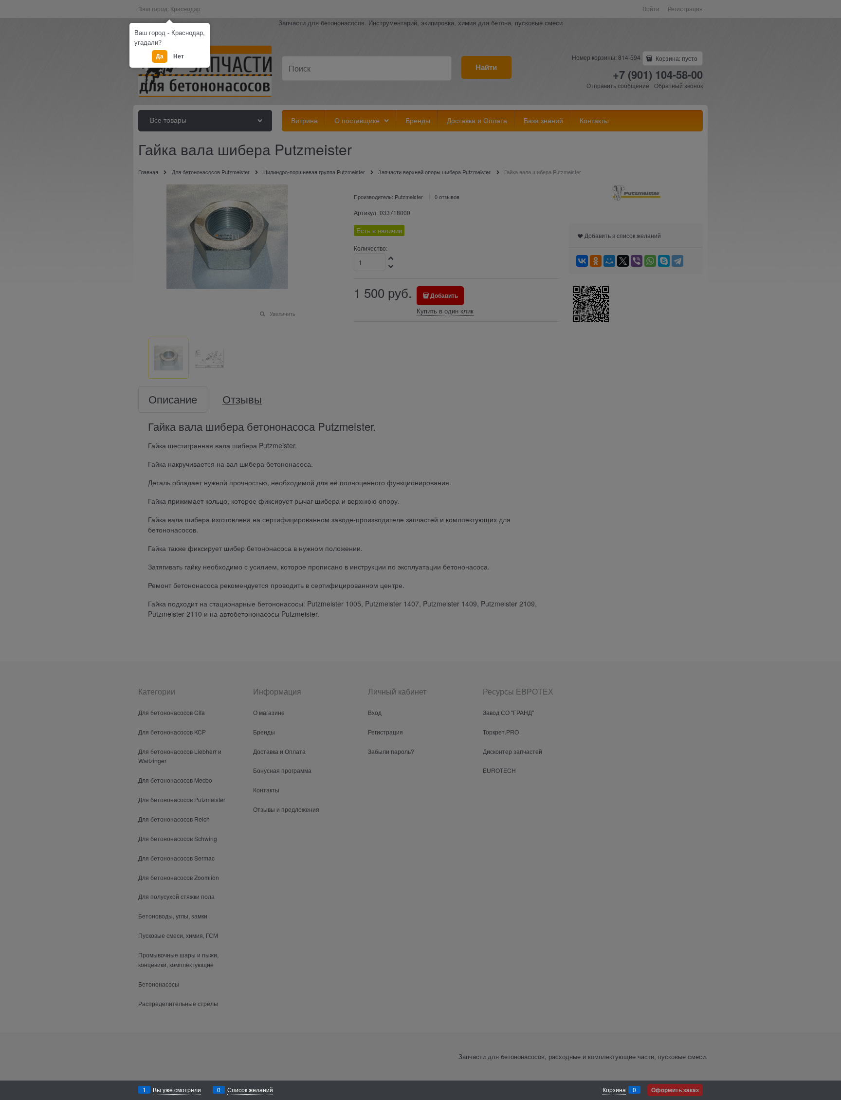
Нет (178, 56)
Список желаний (250, 1089)
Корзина (614, 1089)
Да (159, 56)
